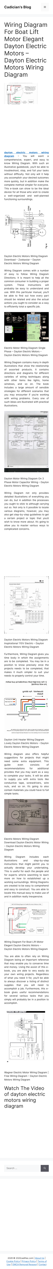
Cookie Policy (13, 1261)
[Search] (45, 1168)
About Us (39, 1258)
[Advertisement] (28, 128)
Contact (42, 1264)
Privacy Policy (29, 1261)
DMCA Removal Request (24, 1264)
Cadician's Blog (17, 7)
